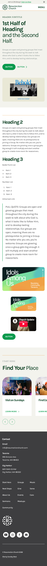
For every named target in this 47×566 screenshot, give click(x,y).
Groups (21, 482)
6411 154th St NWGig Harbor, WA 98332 (11, 470)
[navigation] (12, 7)
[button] (5, 422)
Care (32, 495)
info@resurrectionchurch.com (15, 448)
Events (20, 495)
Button (8, 67)
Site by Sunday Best (9, 557)
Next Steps (7, 488)
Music (32, 482)
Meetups (21, 501)
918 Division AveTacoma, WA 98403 (10, 458)
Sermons (6, 501)
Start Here (6, 482)
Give (19, 488)
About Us (6, 495)
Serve (32, 488)
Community (7, 508)
